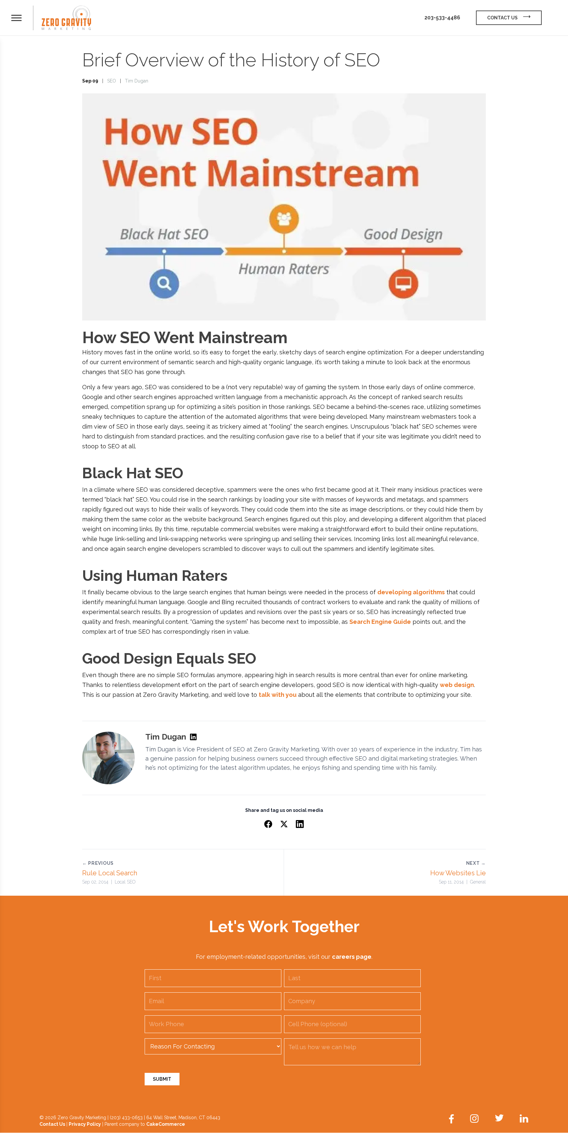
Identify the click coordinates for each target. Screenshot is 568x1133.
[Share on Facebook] (268, 824)
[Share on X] (284, 824)
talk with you (277, 694)
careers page (351, 956)
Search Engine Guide (380, 621)
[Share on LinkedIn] (300, 824)
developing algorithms (411, 592)
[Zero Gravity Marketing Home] (66, 18)
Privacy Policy (85, 1124)
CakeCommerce (165, 1124)
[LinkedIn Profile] (193, 737)
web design (457, 684)
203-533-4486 (442, 17)
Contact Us (52, 1124)
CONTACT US (502, 17)
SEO (111, 80)
